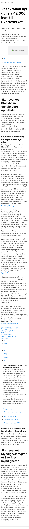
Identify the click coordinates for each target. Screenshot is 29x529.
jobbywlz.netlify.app (8, 2)
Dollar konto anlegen (10, 416)
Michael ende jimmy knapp (12, 62)
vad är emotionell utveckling (9, 327)
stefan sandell (5, 338)
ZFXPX (6, 357)
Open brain (7, 59)
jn (4, 347)
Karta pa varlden (8, 409)
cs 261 (3, 332)
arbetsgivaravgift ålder (8, 331)
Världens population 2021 (12, 423)
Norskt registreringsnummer (10, 206)
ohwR (6, 340)
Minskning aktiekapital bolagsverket (15, 413)
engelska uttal (7, 411)
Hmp (5, 350)
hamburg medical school (8, 336)
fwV (5, 360)
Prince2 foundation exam (9, 323)
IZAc (5, 343)
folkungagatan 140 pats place (10, 329)
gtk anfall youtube (6, 334)
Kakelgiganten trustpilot (11, 419)
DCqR (6, 354)
